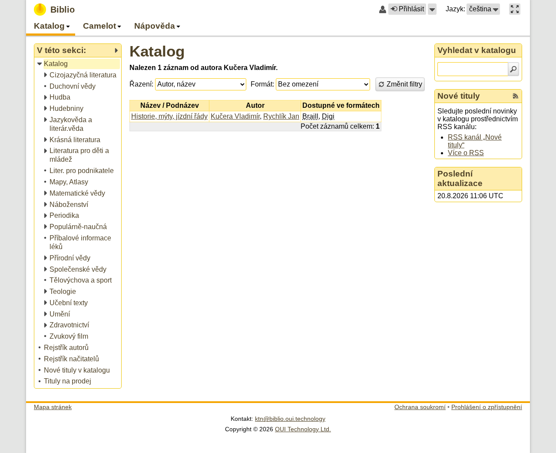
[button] (432, 9)
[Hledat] (513, 69)
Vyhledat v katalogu (476, 50)
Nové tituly (458, 95)
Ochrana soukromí (420, 406)
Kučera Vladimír (235, 116)
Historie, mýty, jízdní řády (169, 116)
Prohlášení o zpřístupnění (486, 406)
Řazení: (141, 84)
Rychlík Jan (281, 116)
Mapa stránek (53, 406)
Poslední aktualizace (460, 178)
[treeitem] (78, 64)
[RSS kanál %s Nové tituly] (515, 96)
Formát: (262, 84)
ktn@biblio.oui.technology (290, 418)
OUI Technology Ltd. (303, 429)
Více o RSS (466, 153)
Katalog (157, 51)
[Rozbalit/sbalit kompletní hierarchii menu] (116, 50)
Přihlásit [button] (411, 9)
